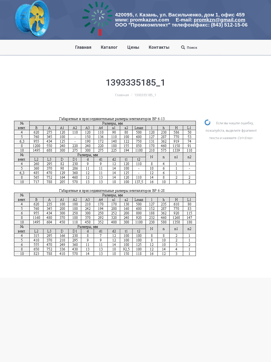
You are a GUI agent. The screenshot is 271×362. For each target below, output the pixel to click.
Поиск (192, 48)
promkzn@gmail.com (219, 20)
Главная (122, 94)
